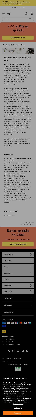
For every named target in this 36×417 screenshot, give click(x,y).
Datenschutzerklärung (9, 395)
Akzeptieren (18, 413)
